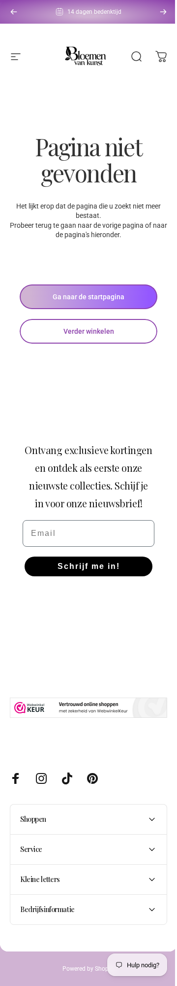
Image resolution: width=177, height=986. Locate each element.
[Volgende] (163, 12)
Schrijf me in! (89, 566)
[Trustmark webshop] (88, 708)
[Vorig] (14, 12)
